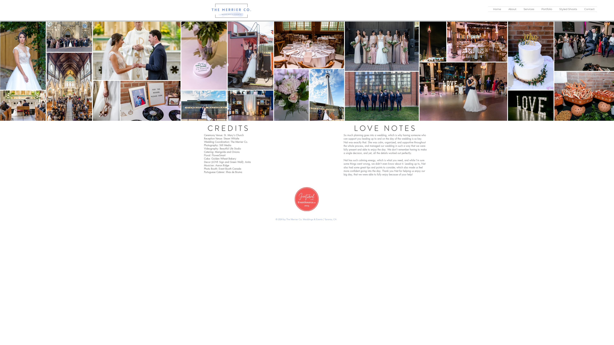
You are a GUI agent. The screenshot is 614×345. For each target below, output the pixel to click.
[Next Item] (608, 71)
